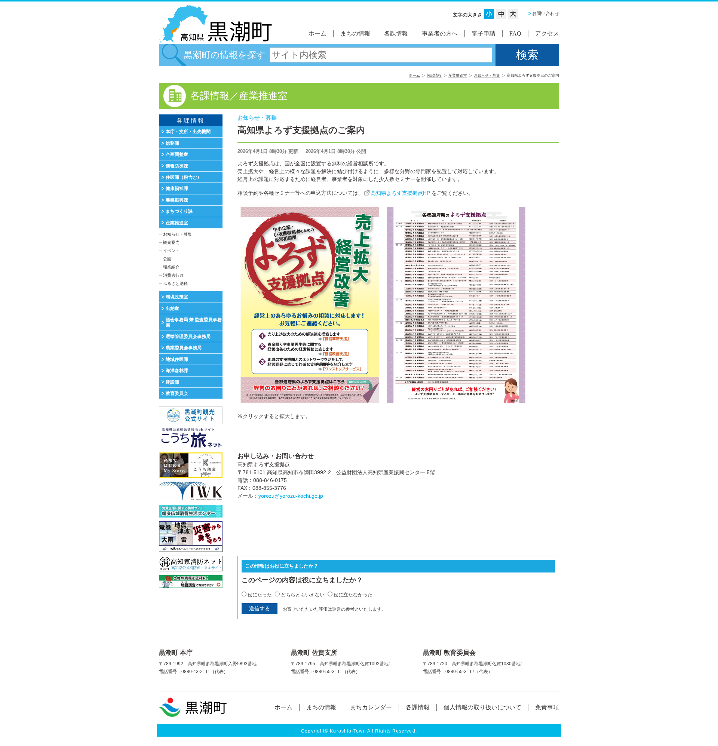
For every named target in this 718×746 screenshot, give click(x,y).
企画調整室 (177, 154)
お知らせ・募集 (487, 75)
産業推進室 (457, 75)
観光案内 (171, 242)
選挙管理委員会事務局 (188, 336)
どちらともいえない (303, 595)
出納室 (172, 308)
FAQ (515, 33)
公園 (167, 259)
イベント (171, 250)
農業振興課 (177, 200)
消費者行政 (173, 275)
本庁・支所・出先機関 (188, 131)
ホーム (317, 33)
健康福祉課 (177, 188)
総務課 (172, 143)
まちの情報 (355, 33)
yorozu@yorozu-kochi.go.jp (290, 496)
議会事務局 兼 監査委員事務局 (194, 322)
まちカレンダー (371, 707)
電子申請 (483, 33)
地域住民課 (177, 359)
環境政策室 (177, 297)
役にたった (260, 595)
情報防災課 (177, 166)
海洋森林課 (177, 370)
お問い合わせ (545, 13)
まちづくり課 (179, 211)
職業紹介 (171, 267)
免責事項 (547, 707)
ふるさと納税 (175, 283)
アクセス (547, 33)
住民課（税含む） (184, 177)
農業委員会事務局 (184, 347)
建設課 (172, 382)
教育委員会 (177, 393)
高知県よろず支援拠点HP (400, 193)
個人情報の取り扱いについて (482, 707)
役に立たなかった (353, 595)
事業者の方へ (440, 33)
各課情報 (396, 33)
